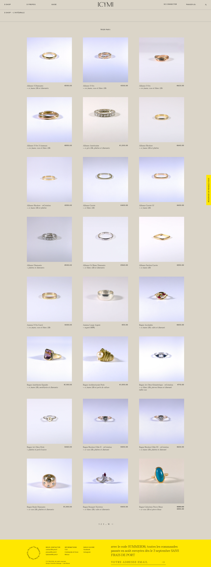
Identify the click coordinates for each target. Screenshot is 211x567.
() (191, 4)
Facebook (87, 550)
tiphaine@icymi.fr (52, 554)
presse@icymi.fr (51, 552)
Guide (54, 4)
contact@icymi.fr (51, 550)
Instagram (87, 552)
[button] (206, 4)
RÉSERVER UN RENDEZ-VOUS (209, 190)
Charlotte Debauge (55, 563)
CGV (66, 550)
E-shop (7, 4)
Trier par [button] (105, 29)
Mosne (68, 563)
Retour (67, 554)
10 (109, 524)
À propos (31, 4)
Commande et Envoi (71, 552)
